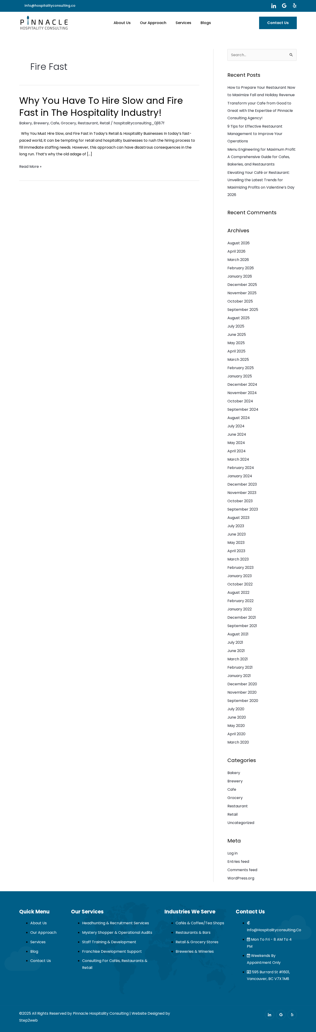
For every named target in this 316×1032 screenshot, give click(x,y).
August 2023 (238, 517)
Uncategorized (240, 822)
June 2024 (236, 434)
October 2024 (240, 401)
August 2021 (237, 634)
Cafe (54, 123)
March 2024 (238, 459)
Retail (105, 123)
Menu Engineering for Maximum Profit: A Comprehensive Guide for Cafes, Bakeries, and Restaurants (261, 157)
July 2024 (236, 426)
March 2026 (238, 259)
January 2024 (239, 476)
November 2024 (242, 392)
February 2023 (240, 567)
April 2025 (236, 351)
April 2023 (236, 551)
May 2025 (236, 343)
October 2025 (240, 301)
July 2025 (235, 326)
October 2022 (240, 584)
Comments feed (242, 870)
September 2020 (242, 700)
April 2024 (236, 451)
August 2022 (238, 592)
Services (183, 22)
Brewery (41, 123)
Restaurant (88, 123)
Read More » (30, 166)
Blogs (206, 22)
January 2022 (239, 609)
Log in (232, 853)
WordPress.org (240, 878)
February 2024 (240, 467)
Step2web (28, 1020)
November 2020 (242, 692)
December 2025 (242, 284)
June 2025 (236, 334)
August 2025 (238, 318)
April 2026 (236, 251)
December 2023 (242, 484)
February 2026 (240, 268)
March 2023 (238, 559)
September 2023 (242, 509)
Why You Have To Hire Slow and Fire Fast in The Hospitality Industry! (101, 106)
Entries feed (238, 861)
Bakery (25, 123)
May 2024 (236, 442)
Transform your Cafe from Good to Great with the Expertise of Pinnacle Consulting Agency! (260, 111)
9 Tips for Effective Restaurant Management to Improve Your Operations (254, 134)
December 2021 (241, 617)
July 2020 (235, 709)
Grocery (68, 123)
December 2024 (242, 384)
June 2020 (236, 717)
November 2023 (241, 492)
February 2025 (240, 368)
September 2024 (242, 409)
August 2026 (238, 243)
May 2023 (236, 542)
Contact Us (278, 22)
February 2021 (240, 667)
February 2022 (240, 600)
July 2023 (235, 526)
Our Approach (153, 22)
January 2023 (239, 576)
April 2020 (236, 734)
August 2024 (238, 417)
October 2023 (240, 501)
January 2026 (239, 276)
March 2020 (238, 742)
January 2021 (239, 675)
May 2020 (236, 725)
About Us (122, 22)
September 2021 (242, 625)
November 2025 (242, 293)
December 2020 (242, 684)
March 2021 (237, 659)
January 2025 (239, 376)
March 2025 (238, 359)
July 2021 (235, 642)
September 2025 (242, 309)
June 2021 (236, 650)
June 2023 (236, 534)
